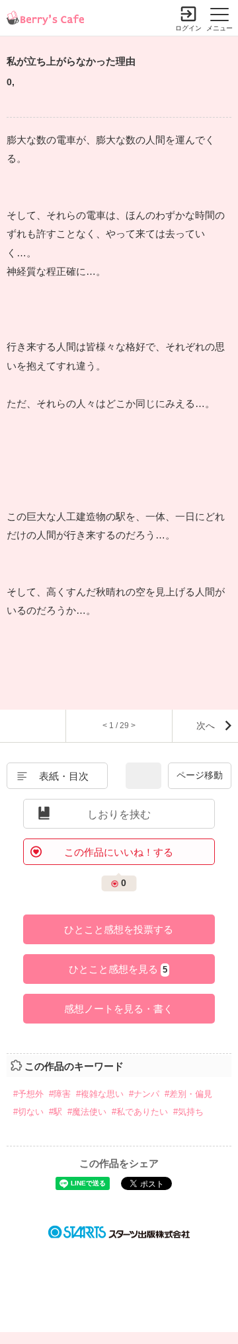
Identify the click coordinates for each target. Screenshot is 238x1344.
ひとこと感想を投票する (118, 929)
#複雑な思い (100, 1094)
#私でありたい (140, 1112)
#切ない (28, 1112)
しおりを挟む (119, 814)
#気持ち (188, 1112)
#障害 (60, 1094)
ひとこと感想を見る (118, 969)
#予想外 (28, 1094)
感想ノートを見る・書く (118, 1008)
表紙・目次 (64, 776)
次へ (205, 725)
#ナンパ (144, 1094)
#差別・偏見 (188, 1094)
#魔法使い (86, 1112)
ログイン (188, 28)
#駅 (55, 1112)
